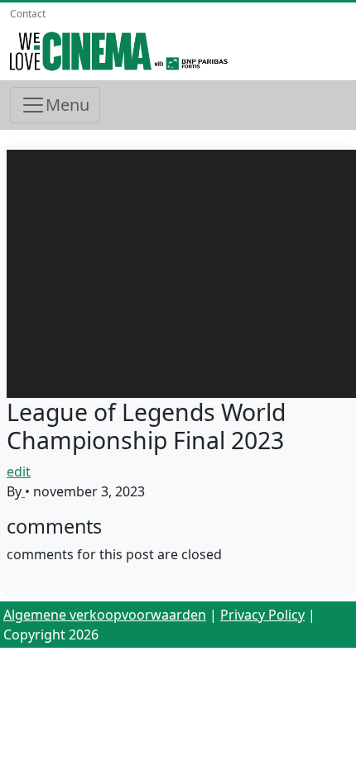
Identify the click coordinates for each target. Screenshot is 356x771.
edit (19, 471)
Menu (67, 104)
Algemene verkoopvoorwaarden (104, 615)
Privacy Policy (262, 615)
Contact (28, 14)
